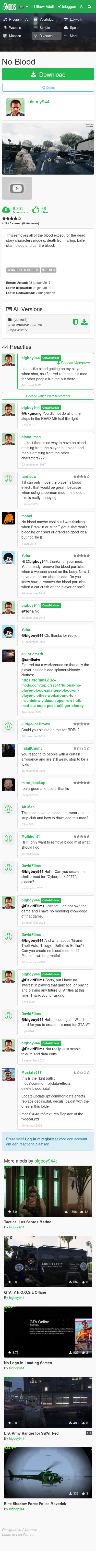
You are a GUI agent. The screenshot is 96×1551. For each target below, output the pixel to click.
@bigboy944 (37, 561)
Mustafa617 (31, 1072)
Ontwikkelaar (50, 358)
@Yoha (27, 611)
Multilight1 (30, 836)
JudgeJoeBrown (35, 723)
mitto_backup (33, 782)
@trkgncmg (31, 413)
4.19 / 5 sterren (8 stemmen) (20, 223)
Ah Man (28, 806)
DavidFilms (31, 865)
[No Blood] (48, 149)
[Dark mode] (81, 6)
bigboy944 (39, 101)
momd (26, 515)
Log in (30, 1138)
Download (51, 74)
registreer (49, 1138)
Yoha (25, 555)
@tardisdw (30, 659)
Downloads (20, 212)
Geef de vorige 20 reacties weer (48, 396)
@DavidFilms (32, 905)
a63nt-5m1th (32, 653)
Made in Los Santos (18, 1534)
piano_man (31, 436)
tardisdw (29, 476)
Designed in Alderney (19, 1529)
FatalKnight (31, 748)
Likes (45, 212)
